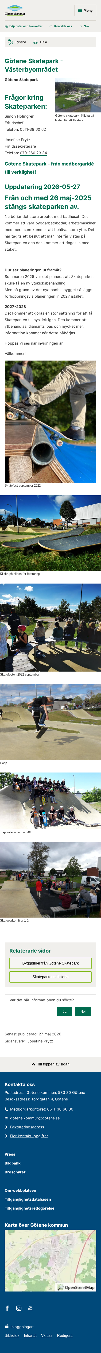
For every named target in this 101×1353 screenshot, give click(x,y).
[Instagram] (19, 1309)
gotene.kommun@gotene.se (35, 1118)
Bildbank (12, 1163)
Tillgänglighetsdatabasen (28, 1199)
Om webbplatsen (20, 1190)
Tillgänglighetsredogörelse (29, 1208)
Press (10, 1154)
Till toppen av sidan (53, 1064)
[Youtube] (31, 1309)
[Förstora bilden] (78, 111)
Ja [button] (64, 1011)
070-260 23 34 (33, 152)
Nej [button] (83, 1011)
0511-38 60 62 (33, 129)
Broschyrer (15, 1172)
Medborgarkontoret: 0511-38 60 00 (41, 1109)
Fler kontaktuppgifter (29, 1136)
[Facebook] (8, 1309)
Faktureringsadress (27, 1127)
